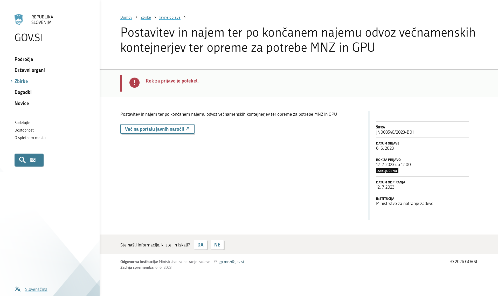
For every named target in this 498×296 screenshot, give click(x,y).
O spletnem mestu (30, 137)
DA (200, 244)
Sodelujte (22, 122)
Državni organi (30, 70)
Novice (22, 103)
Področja (24, 59)
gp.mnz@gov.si (231, 261)
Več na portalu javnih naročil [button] (155, 129)
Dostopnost (24, 130)
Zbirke (21, 81)
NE (217, 244)
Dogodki (23, 92)
